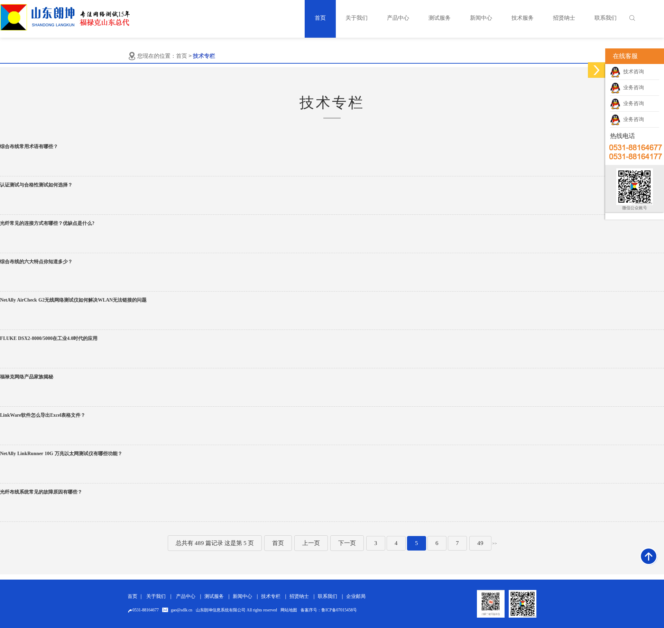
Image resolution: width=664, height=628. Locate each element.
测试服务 (214, 596)
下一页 (347, 543)
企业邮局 (356, 596)
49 (480, 543)
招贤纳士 (299, 596)
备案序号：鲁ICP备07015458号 (329, 610)
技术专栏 (270, 596)
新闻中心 (242, 596)
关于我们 (156, 596)
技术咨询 (632, 71)
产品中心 (185, 596)
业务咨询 (632, 87)
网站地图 (288, 610)
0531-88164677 (145, 610)
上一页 (311, 543)
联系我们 (327, 596)
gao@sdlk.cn (181, 610)
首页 (181, 56)
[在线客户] (596, 70)
